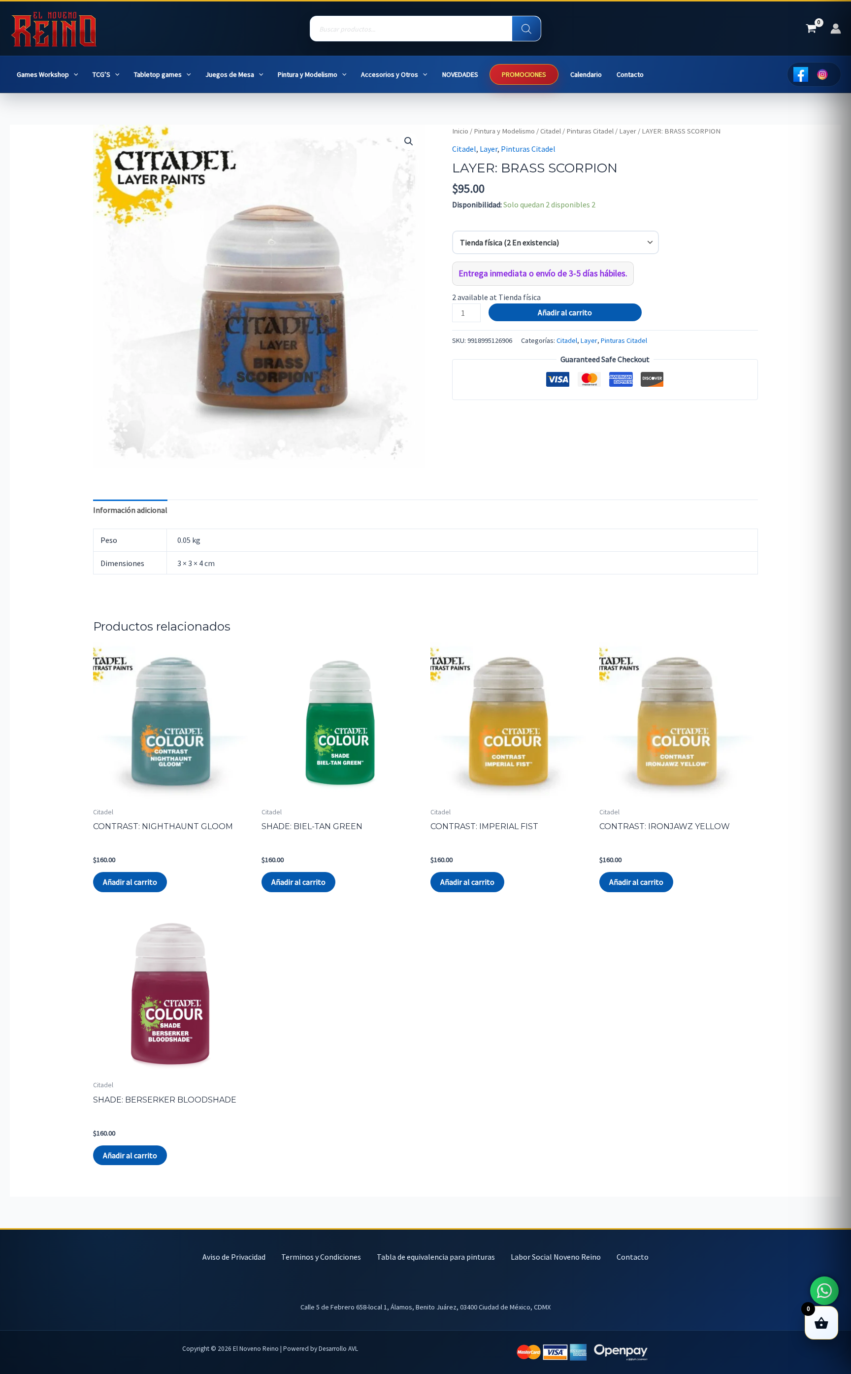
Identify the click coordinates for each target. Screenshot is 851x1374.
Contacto (630, 74)
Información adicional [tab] (130, 510)
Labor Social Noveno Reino (556, 1257)
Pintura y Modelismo (307, 74)
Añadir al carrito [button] (130, 882)
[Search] (526, 29)
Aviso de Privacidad (233, 1257)
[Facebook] (800, 74)
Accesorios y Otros (389, 74)
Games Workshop (43, 74)
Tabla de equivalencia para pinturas (436, 1257)
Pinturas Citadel (590, 131)
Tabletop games (158, 74)
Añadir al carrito (565, 312)
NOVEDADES (460, 74)
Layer (627, 131)
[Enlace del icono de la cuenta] (835, 28)
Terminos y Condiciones (321, 1257)
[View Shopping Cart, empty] (810, 28)
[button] (73, 74)
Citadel (550, 131)
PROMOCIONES (524, 74)
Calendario (586, 74)
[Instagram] (822, 74)
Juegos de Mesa (229, 74)
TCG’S (101, 74)
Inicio (460, 131)
